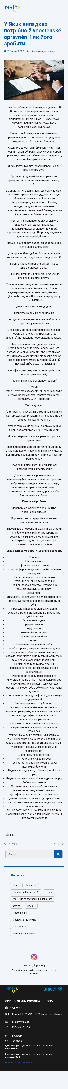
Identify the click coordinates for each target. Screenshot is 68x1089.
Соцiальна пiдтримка (24, 920)
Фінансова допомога (42, 51)
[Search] (58, 854)
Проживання (20, 913)
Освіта (16, 906)
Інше (15, 885)
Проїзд (31, 906)
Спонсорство (20, 926)
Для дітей (30, 885)
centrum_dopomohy (34, 965)
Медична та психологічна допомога (32, 899)
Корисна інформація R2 (26, 892)
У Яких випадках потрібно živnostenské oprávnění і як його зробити (32, 34)
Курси (49, 892)
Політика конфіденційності (18, 1062)
